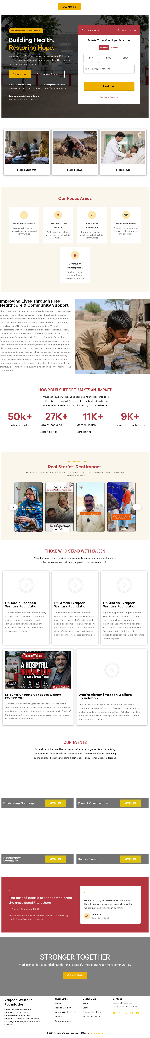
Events (58, 1016)
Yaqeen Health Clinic (65, 1012)
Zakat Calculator (91, 1016)
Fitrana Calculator (92, 1012)
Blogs (85, 1008)
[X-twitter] (125, 1012)
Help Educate (26, 169)
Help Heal (123, 169)
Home (58, 1003)
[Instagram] (119, 1012)
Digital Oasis (97, 1033)
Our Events (75, 742)
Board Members (63, 1021)
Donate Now (20, 74)
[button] (26, 585)
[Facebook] (131, 1012)
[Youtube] (114, 1012)
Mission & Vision (63, 1008)
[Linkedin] (137, 1012)
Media (86, 1003)
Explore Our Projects (48, 74)
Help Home (75, 169)
